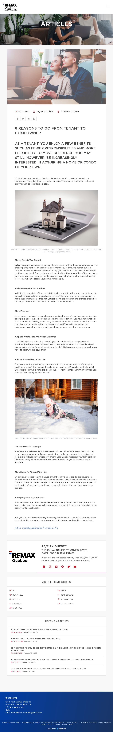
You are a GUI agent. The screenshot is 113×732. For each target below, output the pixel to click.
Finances (17, 604)
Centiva (61, 729)
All (14, 591)
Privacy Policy (104, 722)
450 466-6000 (17, 707)
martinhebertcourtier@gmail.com (26, 713)
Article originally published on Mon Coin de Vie (36, 528)
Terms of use (47, 724)
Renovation (66, 599)
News (63, 591)
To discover (66, 604)
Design (15, 599)
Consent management (63, 724)
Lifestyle (17, 608)
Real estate (66, 595)
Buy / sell (24, 112)
